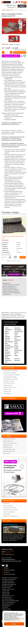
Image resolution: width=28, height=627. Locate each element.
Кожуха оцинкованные (9, 512)
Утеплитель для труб (8, 383)
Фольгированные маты (9, 449)
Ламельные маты (7, 447)
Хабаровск (7, 338)
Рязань (6, 350)
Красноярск (17, 328)
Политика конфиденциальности (8, 559)
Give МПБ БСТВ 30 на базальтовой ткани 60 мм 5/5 (8, 240)
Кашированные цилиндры (10, 377)
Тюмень (16, 333)
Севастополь (8, 360)
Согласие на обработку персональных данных (11, 561)
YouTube (6, 565)
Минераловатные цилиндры (10, 370)
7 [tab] (17, 261)
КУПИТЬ (23, 257)
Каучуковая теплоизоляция (10, 509)
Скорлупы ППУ (5, 592)
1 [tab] (8, 261)
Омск (6, 334)
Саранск (16, 346)
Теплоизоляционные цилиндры (11, 374)
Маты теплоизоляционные (8, 602)
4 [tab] (12, 261)
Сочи (6, 362)
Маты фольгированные (8, 599)
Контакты (6, 572)
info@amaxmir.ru (8, 553)
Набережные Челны (8, 355)
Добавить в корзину (20, 52)
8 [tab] (18, 261)
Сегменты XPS (7, 391)
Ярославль (7, 352)
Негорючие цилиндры (7, 586)
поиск (14, 2)
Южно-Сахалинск (9, 341)
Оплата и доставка (9, 574)
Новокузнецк (17, 340)
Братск (16, 343)
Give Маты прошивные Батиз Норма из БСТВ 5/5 (7, 44)
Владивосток (17, 336)
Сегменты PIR (5, 590)
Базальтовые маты (8, 441)
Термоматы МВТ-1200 (9, 451)
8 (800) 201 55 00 (10, 5)
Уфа (15, 353)
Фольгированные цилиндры (10, 379)
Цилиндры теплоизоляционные (9, 577)
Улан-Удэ (7, 340)
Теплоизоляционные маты (10, 443)
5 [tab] (14, 261)
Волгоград (16, 358)
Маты (4, 10)
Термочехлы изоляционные (10, 516)
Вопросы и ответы (9, 570)
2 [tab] (9, 261)
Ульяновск (7, 358)
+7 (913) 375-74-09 (10, 551)
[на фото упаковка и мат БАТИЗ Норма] (14, 26)
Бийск (6, 343)
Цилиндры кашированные (8, 582)
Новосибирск (8, 329)
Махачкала (17, 360)
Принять (14, 624)
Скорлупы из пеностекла (9, 387)
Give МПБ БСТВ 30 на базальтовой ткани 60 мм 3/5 (5, 240)
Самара (16, 348)
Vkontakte (2, 565)
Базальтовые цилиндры (9, 372)
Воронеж (16, 352)
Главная (6, 568)
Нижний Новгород (9, 346)
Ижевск (16, 355)
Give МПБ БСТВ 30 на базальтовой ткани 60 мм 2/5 (4, 240)
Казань (16, 341)
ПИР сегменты (7, 393)
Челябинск (7, 345)
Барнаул (7, 333)
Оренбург (7, 353)
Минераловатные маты (9, 439)
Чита (15, 338)
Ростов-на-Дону (18, 350)
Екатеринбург (17, 329)
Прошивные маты (7, 445)
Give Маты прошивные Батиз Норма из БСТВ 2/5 (3, 44)
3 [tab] (11, 261)
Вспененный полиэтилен (9, 507)
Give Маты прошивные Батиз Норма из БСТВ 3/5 (5, 44)
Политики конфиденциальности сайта (11, 620)
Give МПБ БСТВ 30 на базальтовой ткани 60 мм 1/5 (3, 240)
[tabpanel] (14, 238)
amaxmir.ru (3, 557)
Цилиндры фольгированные (9, 584)
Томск (15, 334)
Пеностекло (6, 503)
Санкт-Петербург (18, 331)
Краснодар (7, 348)
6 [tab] (15, 261)
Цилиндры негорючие (8, 381)
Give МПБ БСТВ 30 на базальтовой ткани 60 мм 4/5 (6, 240)
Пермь (16, 345)
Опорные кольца (7, 385)
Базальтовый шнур (8, 505)
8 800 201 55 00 (6, 549)
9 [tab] (20, 261)
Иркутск (7, 331)
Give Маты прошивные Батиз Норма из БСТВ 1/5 (2, 44)
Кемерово (7, 336)
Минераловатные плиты (8, 595)
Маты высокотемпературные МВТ (10, 600)
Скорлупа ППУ (7, 389)
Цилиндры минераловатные (9, 579)
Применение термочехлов (10, 524)
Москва (6, 328)
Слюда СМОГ (7, 514)
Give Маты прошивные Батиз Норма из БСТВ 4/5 (6, 44)
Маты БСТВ (9, 10)
